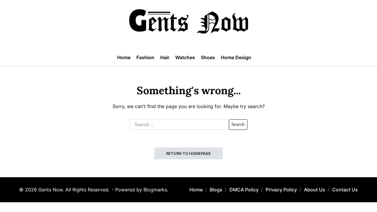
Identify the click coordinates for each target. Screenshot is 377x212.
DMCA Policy (244, 190)
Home (123, 57)
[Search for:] (179, 124)
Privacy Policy (281, 190)
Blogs (216, 190)
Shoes (208, 57)
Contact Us (345, 190)
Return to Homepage (188, 153)
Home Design (236, 57)
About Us (314, 190)
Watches (185, 57)
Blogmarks (155, 190)
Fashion (145, 57)
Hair (164, 57)
